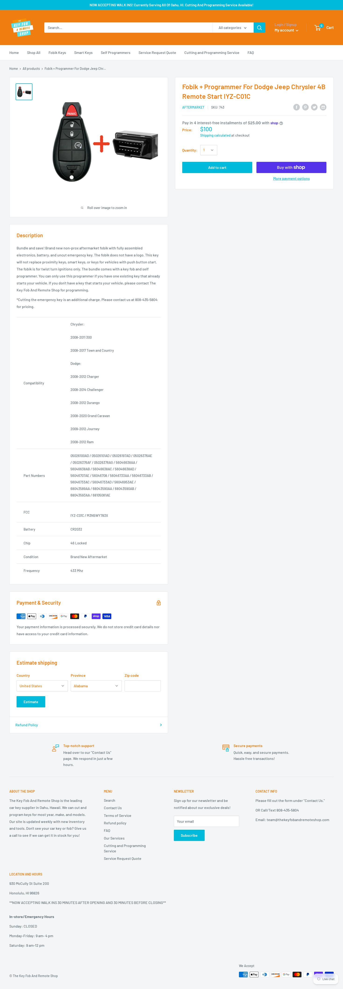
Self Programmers (115, 52)
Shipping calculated (215, 135)
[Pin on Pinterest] (305, 106)
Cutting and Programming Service (211, 52)
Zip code (132, 675)
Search (109, 800)
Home (14, 52)
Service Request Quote (157, 52)
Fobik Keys (57, 52)
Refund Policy (26, 725)
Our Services (114, 838)
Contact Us (113, 807)
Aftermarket (193, 107)
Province (78, 675)
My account (285, 30)
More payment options (291, 178)
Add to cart (217, 167)
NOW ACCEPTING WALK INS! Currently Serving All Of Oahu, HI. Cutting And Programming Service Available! (171, 5)
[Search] (259, 27)
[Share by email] (323, 106)
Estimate (31, 701)
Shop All (33, 52)
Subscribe (189, 835)
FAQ (251, 52)
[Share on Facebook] (296, 106)
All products (31, 69)
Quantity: (189, 150)
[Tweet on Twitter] (314, 106)
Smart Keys (83, 52)
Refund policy (115, 823)
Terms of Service (117, 815)
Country (23, 675)
